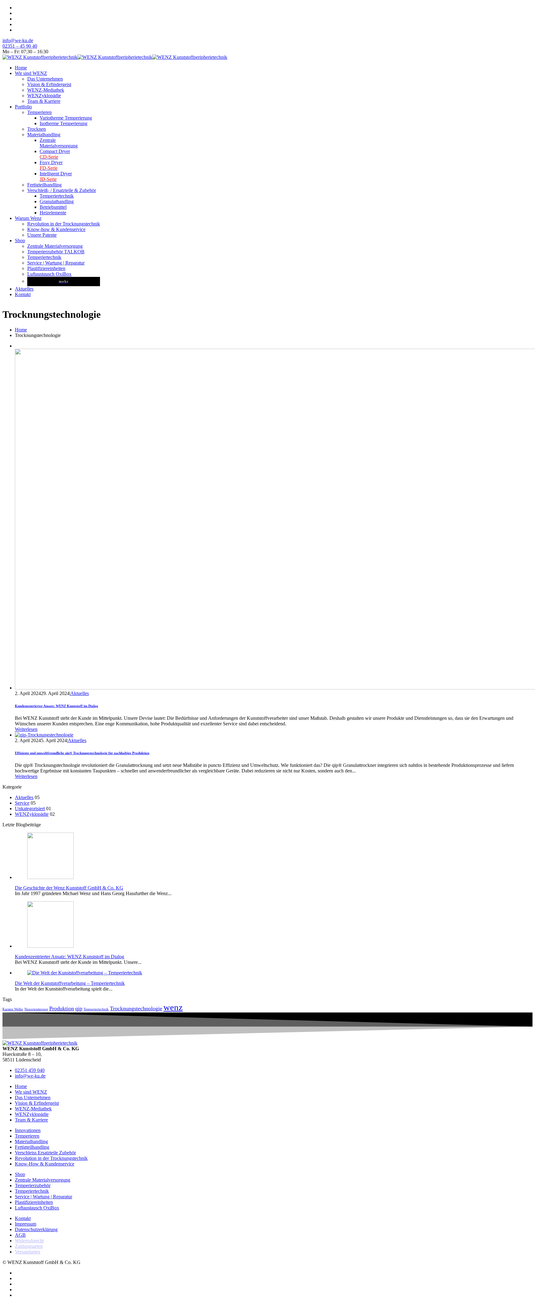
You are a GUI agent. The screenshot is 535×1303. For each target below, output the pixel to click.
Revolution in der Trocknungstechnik (63, 223)
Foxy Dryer (51, 165)
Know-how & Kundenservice (56, 229)
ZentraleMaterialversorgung (59, 143)
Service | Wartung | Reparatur (56, 262)
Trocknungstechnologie (136, 1008)
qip (78, 1008)
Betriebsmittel (53, 207)
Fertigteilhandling (44, 184)
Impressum (25, 1223)
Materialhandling (43, 134)
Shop (20, 240)
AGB (20, 1235)
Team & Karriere (43, 101)
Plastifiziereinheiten (46, 268)
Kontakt (23, 294)
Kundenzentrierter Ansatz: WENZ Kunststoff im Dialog (56, 706)
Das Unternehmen (45, 78)
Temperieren (39, 112)
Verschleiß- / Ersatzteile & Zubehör (61, 190)
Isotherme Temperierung (63, 123)
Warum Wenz (28, 218)
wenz (173, 1007)
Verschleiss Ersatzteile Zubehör (45, 1152)
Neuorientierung (36, 1009)
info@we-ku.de (17, 40)
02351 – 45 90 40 (19, 46)
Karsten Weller (12, 1009)
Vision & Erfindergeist (49, 84)
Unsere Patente (42, 235)
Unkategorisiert (30, 808)
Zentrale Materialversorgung (55, 246)
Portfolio (23, 106)
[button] (26, 729)
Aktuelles (24, 288)
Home (21, 67)
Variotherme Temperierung (66, 117)
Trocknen (36, 129)
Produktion (61, 1008)
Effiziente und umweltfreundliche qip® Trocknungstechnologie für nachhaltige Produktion (82, 753)
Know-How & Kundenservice (44, 1163)
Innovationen (28, 1130)
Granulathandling (57, 201)
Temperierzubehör (32, 1185)
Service (22, 803)
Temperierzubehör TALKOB (56, 251)
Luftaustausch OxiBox (49, 274)
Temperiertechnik (57, 196)
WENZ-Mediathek (45, 90)
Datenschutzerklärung (36, 1229)
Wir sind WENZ (31, 73)
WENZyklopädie (44, 95)
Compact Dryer (55, 154)
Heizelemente (53, 212)
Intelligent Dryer (56, 176)
